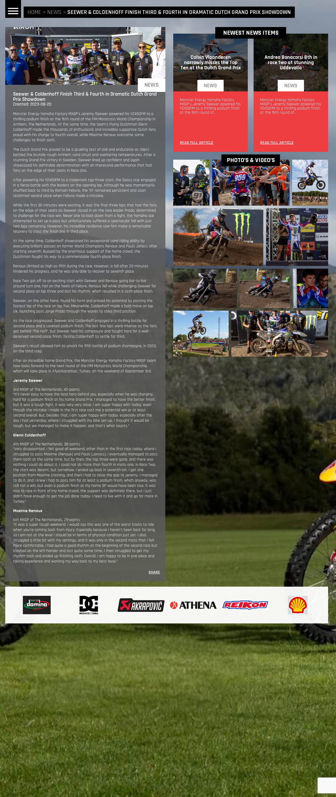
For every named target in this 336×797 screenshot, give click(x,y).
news (54, 12)
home (34, 12)
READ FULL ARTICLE (196, 143)
